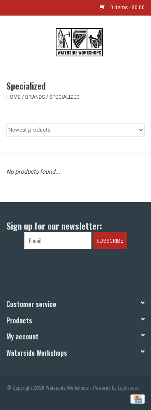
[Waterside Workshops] (91, 41)
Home (13, 97)
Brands (35, 97)
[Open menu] (16, 40)
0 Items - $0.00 (127, 8)
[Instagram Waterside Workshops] (83, 266)
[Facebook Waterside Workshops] (68, 266)
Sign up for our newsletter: (54, 225)
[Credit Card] (136, 398)
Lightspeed (129, 387)
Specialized (64, 97)
